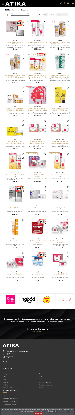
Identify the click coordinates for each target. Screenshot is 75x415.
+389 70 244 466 (10, 354)
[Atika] (15, 3)
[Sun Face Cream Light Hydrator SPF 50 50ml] (60, 161)
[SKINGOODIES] (28, 299)
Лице (13, 10)
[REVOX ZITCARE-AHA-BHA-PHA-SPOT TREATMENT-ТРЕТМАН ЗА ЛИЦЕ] (60, 95)
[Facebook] (3, 362)
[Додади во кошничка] (22, 25)
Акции (41, 388)
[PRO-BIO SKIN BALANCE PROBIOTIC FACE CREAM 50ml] (15, 29)
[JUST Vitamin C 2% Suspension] (15, 194)
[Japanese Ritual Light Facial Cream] (60, 194)
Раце (4, 379)
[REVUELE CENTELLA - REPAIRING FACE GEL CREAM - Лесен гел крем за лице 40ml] (60, 62)
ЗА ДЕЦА (5, 385)
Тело (4, 376)
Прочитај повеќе (52, 411)
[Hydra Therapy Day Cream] (37, 260)
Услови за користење (9, 404)
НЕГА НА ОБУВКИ (8, 388)
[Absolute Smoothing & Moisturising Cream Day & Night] (60, 227)
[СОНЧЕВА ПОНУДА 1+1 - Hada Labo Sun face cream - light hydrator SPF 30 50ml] (37, 62)
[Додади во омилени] (22, 21)
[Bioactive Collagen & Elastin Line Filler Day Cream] (37, 227)
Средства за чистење (45, 385)
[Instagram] (6, 362)
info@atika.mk (10, 357)
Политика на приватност (10, 401)
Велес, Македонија (37, 331)
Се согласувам (38, 413)
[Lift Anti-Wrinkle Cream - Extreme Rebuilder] (37, 161)
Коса (40, 376)
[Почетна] (7, 9)
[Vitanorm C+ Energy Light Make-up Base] (15, 227)
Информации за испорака (10, 398)
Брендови (6, 374)
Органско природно (45, 382)
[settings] (68, 4)
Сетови (41, 379)
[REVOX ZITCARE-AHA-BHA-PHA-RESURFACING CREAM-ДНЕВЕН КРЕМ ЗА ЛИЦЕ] (15, 128)
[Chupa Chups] (46, 299)
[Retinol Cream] (37, 194)
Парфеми (5, 382)
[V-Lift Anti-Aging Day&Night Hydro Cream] (60, 260)
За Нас (5, 396)
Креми (17, 10)
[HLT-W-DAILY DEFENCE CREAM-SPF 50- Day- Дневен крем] (37, 29)
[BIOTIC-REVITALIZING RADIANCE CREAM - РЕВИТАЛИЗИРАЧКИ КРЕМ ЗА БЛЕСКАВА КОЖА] (15, 95)
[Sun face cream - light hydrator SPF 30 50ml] (15, 161)
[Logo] (19, 345)
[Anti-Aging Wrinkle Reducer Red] (15, 260)
